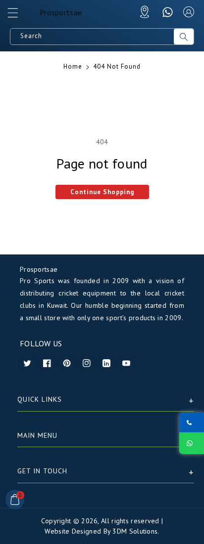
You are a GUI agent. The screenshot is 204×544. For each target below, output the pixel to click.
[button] (17, 15)
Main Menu (37, 435)
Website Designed (73, 531)
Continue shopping (102, 192)
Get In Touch (42, 470)
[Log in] (189, 12)
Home (72, 66)
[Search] (184, 36)
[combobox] (92, 36)
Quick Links (39, 399)
